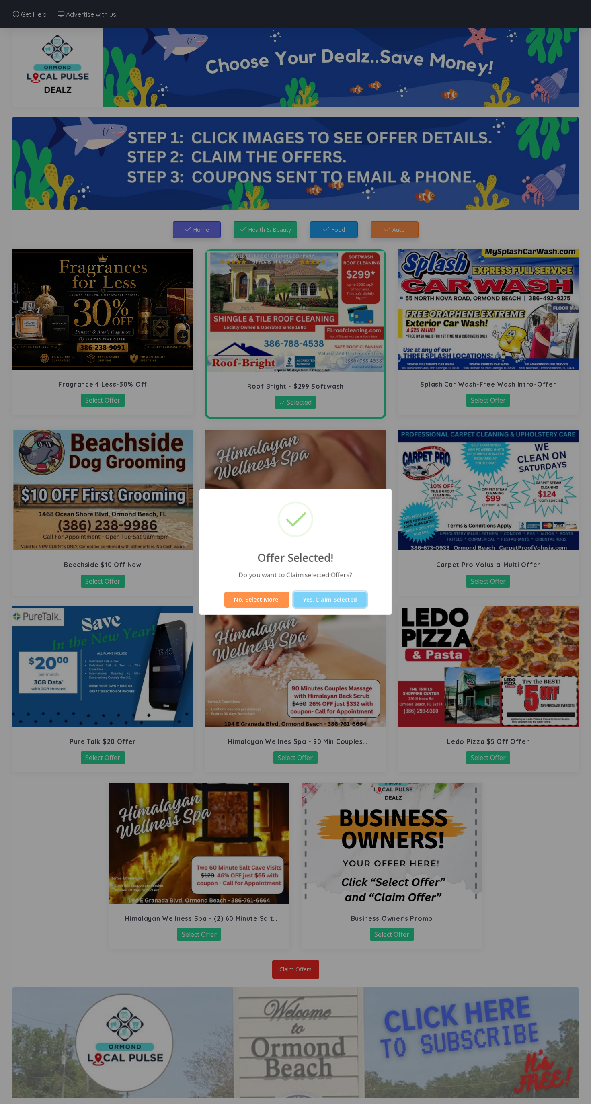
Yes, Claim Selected (330, 599)
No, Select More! (257, 599)
